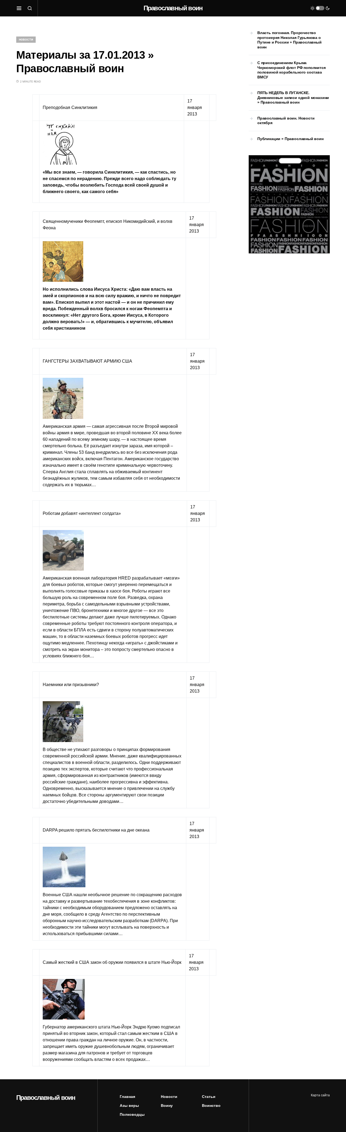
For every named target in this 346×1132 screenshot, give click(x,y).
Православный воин (173, 8)
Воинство (211, 1105)
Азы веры (129, 1105)
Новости (26, 39)
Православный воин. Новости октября (285, 120)
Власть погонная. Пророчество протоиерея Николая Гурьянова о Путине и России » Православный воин (289, 40)
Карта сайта (320, 1095)
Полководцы (132, 1114)
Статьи (208, 1096)
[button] (19, 8)
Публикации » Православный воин (290, 139)
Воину (167, 1105)
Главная (127, 1096)
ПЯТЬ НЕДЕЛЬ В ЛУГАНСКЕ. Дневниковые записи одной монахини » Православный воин (293, 97)
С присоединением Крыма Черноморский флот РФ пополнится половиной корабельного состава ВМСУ (291, 70)
